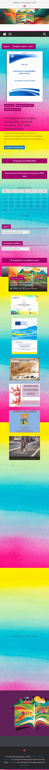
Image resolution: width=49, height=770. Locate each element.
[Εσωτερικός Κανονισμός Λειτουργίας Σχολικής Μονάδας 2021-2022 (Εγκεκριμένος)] (24, 76)
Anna (24, 114)
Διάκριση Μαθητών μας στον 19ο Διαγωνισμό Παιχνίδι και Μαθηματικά (24, 283)
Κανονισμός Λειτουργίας (12, 109)
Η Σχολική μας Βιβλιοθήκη (24, 161)
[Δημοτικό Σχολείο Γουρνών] (4, 34)
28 (5, 210)
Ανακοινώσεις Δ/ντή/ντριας (24, 105)
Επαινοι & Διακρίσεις (11, 278)
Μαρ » (27, 216)
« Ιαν (21, 216)
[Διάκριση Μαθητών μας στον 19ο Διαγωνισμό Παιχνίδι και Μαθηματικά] (24, 268)
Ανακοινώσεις (9, 105)
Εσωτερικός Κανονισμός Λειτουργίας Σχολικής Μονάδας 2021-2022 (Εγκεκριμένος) (20, 123)
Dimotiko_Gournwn (24, 288)
